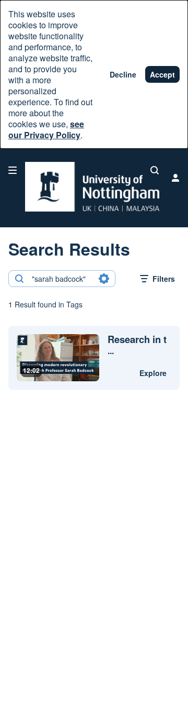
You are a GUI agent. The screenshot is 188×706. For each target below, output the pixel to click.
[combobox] (61, 278)
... (137, 345)
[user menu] (175, 177)
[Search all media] (154, 170)
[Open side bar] (12, 170)
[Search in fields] (104, 278)
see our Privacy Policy (46, 129)
